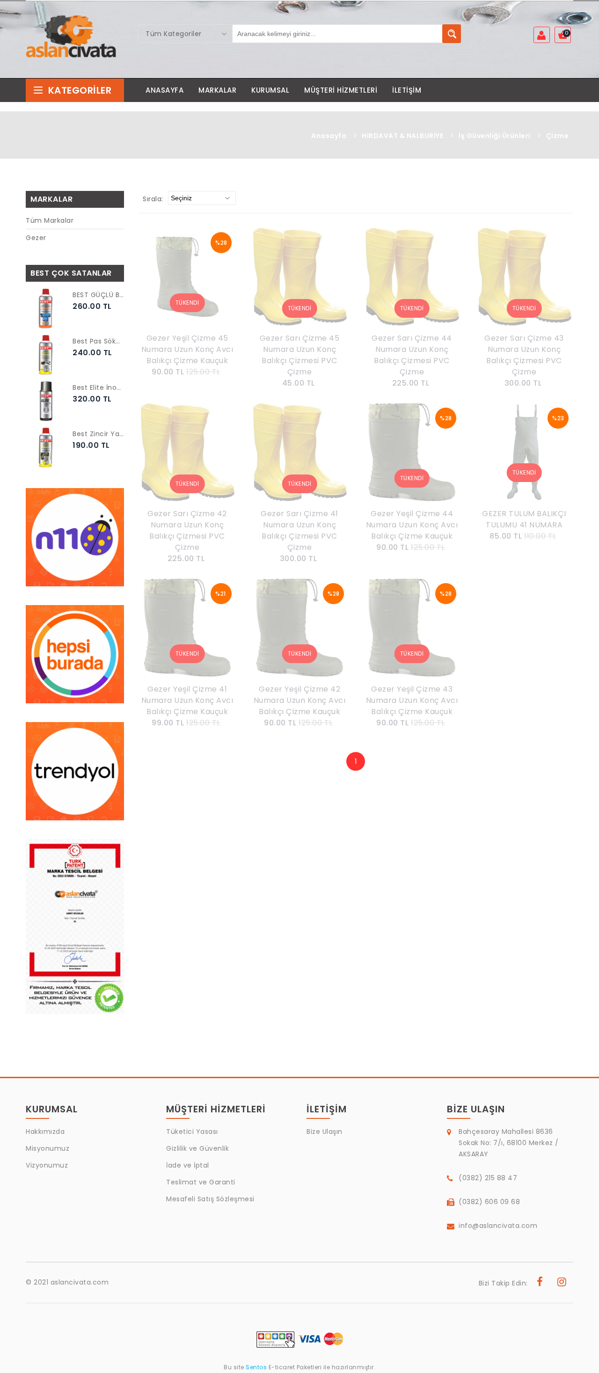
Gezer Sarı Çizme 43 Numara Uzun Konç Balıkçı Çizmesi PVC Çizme (524, 355)
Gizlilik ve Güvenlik (197, 1148)
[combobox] (185, 34)
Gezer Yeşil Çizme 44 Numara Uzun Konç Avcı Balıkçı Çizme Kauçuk (412, 524)
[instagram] (562, 1283)
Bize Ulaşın (325, 1131)
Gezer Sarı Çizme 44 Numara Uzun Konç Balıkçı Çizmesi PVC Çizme (412, 355)
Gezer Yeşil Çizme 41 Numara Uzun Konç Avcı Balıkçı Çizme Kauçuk (187, 700)
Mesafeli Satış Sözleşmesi (210, 1199)
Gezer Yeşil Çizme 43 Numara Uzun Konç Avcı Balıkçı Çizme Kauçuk (412, 700)
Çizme (557, 135)
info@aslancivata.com (498, 1225)
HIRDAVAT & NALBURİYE (402, 135)
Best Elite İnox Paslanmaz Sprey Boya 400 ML (98, 387)
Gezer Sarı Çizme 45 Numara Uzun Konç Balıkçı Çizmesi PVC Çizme (300, 355)
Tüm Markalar (49, 220)
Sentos (256, 1367)
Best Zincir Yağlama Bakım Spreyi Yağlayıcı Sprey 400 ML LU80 (98, 433)
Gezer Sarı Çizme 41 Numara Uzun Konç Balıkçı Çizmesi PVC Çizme (299, 530)
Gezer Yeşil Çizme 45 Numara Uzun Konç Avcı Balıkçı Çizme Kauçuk (187, 349)
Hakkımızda (45, 1131)
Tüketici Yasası (192, 1131)
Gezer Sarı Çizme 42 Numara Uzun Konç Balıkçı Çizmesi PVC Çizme (187, 530)
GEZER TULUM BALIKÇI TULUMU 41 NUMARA (524, 519)
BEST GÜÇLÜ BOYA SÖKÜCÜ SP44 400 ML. (98, 294)
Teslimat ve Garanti (200, 1182)
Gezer (36, 237)
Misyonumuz (47, 1148)
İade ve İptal (187, 1165)
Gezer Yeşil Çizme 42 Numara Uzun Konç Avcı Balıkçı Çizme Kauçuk (300, 700)
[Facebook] (540, 1283)
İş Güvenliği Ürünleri (495, 135)
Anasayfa (328, 135)
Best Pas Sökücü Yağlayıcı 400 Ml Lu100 (98, 341)
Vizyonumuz (47, 1165)
